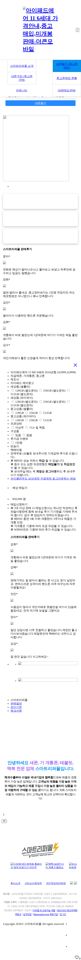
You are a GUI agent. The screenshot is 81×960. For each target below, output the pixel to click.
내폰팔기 (40, 103)
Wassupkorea (41, 914)
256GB (33, 412)
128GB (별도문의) (26, 390)
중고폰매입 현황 (67, 78)
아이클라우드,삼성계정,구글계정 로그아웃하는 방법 (43, 478)
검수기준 (16, 707)
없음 (29, 435)
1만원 (18, 442)
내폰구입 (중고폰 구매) (22, 78)
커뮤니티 (21, 90)
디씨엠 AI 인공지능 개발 (44, 910)
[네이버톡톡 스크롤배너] (73, 949)
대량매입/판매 (67, 90)
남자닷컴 (27, 914)
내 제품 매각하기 (6, 8)
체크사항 (16, 710)
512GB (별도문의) (22, 394)
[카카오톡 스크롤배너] (73, 938)
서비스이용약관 (33, 883)
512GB (47, 412)
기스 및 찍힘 (37, 427)
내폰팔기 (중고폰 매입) (67, 66)
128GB (19, 412)
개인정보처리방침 (56, 883)
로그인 (63, 914)
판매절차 (16, 703)
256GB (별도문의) (54, 390)
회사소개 (15, 883)
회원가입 (54, 914)
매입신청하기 (19, 504)
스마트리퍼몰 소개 (22, 65)
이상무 (19, 427)
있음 (18, 435)
